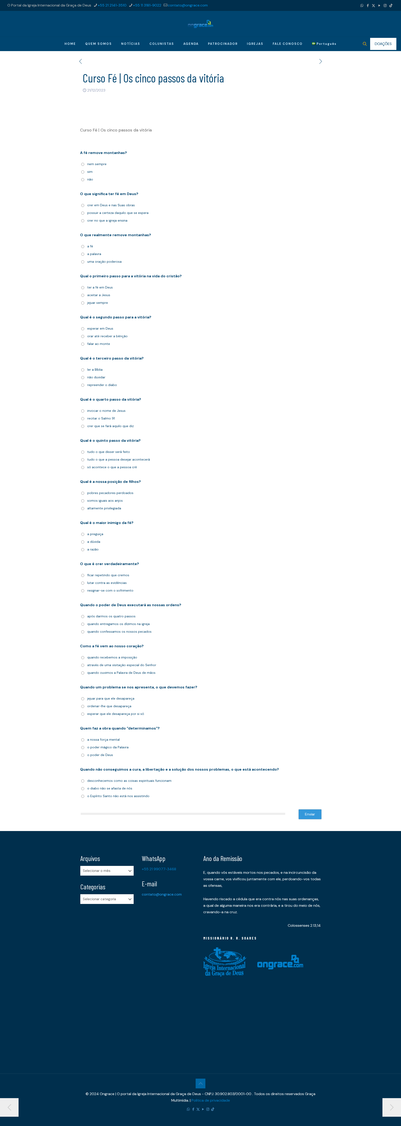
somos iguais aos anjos (105, 500)
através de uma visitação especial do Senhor (121, 665)
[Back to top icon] (200, 1083)
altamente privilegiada (104, 508)
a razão (93, 549)
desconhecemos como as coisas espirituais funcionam (129, 781)
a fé (90, 246)
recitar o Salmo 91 (101, 418)
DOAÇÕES (383, 43)
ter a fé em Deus (100, 287)
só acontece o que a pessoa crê (112, 467)
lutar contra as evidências (107, 583)
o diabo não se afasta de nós (109, 788)
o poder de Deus (100, 755)
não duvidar (96, 377)
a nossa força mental (103, 739)
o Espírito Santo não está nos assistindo (118, 796)
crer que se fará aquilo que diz (110, 426)
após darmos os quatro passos (111, 616)
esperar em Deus (100, 328)
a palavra (94, 254)
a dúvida (93, 542)
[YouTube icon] (379, 5)
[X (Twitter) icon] (373, 5)
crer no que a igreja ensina (107, 220)
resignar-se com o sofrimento (110, 590)
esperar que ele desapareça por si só (115, 714)
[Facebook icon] (367, 5)
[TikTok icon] (391, 5)
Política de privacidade (210, 1100)
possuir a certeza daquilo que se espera (118, 213)
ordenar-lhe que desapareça (109, 706)
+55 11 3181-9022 (147, 5)
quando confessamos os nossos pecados (119, 631)
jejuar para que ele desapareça (110, 698)
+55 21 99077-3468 (159, 869)
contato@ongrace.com (188, 5)
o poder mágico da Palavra (108, 747)
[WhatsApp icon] (362, 5)
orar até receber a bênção (107, 336)
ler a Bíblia (95, 369)
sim (90, 172)
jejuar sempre (97, 303)
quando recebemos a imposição (112, 657)
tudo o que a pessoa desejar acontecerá (118, 459)
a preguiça (95, 534)
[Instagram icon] (385, 5)
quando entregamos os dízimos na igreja (118, 624)
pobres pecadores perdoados (110, 493)
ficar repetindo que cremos (108, 575)
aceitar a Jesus (98, 295)
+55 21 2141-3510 (112, 5)
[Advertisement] (108, 980)
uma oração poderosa (104, 261)
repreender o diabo (102, 385)
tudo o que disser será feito (108, 452)
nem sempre (97, 164)
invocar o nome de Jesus (106, 411)
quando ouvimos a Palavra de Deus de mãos (121, 673)
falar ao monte (98, 344)
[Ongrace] (200, 24)
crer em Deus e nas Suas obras (111, 205)
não (90, 179)
